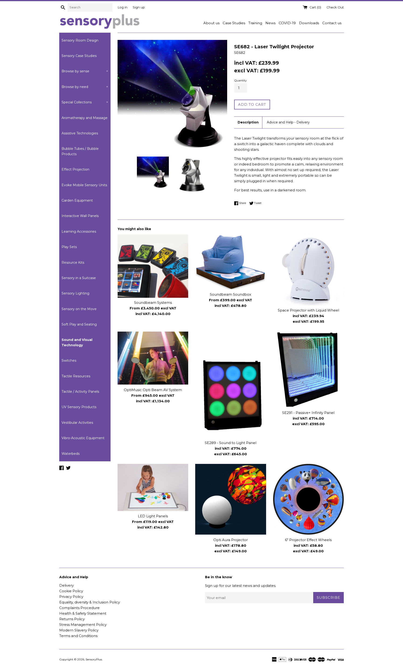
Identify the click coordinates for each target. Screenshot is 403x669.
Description (248, 122)
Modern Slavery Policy (78, 630)
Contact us (331, 23)
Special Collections (85, 102)
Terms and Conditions (78, 636)
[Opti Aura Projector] (230, 499)
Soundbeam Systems (153, 303)
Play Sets (69, 247)
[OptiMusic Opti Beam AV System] (153, 358)
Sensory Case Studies (79, 56)
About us (211, 23)
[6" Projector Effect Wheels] (308, 499)
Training (255, 23)
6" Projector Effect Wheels (308, 539)
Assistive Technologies (80, 133)
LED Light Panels (153, 516)
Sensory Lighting (75, 293)
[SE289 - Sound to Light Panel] (230, 385)
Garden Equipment (77, 200)
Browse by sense (85, 71)
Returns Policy (72, 619)
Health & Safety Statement (82, 613)
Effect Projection (75, 169)
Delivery (66, 585)
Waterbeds (71, 454)
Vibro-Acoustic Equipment (83, 438)
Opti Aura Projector (230, 539)
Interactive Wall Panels (80, 216)
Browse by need (85, 87)
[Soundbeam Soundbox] (230, 262)
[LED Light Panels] (153, 487)
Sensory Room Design (80, 40)
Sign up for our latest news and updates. (240, 585)
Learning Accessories (79, 231)
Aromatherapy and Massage (85, 118)
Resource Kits (73, 262)
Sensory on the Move (79, 309)
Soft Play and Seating (79, 324)
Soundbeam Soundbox (230, 294)
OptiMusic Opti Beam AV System (153, 389)
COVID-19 (287, 23)
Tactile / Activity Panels (80, 391)
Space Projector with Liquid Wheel (308, 310)
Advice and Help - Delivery (288, 122)
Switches (69, 360)
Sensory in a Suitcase (79, 278)
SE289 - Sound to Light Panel (230, 443)
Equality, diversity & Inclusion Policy (89, 602)
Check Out (335, 7)
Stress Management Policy (83, 624)
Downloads (309, 23)
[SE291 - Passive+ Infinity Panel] (308, 369)
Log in (122, 7)
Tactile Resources (76, 376)
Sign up (139, 7)
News (270, 23)
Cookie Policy (71, 591)
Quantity (240, 80)
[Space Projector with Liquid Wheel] (308, 270)
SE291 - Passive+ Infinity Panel (308, 412)
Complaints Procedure (79, 608)
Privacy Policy (71, 596)
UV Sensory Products (79, 407)
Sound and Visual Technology (77, 342)
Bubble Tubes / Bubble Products (80, 151)
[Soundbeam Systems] (153, 266)
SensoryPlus (94, 659)
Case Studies (234, 23)
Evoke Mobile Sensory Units (84, 185)
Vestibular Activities (77, 422)
